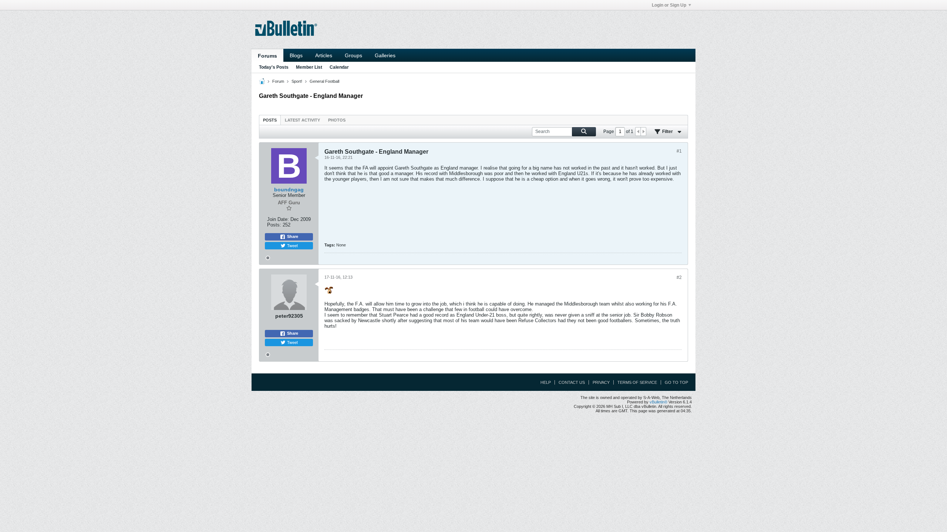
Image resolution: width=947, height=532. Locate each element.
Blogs (296, 55)
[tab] (270, 120)
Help (545, 382)
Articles (323, 55)
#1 (679, 151)
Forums (267, 56)
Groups (353, 55)
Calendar (339, 67)
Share (292, 236)
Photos (337, 120)
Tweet (292, 245)
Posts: (274, 225)
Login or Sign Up (669, 5)
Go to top (676, 382)
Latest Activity (302, 120)
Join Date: (278, 219)
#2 (679, 277)
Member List (309, 67)
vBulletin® (658, 402)
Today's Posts (274, 67)
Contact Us (572, 382)
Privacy (601, 382)
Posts (270, 120)
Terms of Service (637, 382)
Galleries (385, 55)
